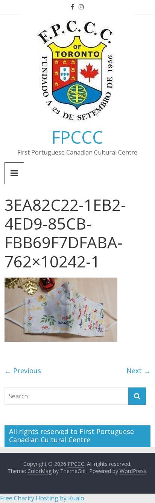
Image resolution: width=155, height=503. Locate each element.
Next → (138, 370)
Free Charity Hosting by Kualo (42, 498)
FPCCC (77, 137)
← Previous (23, 370)
